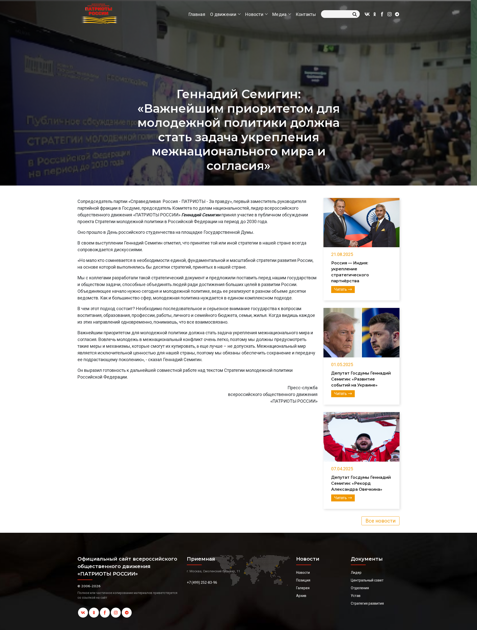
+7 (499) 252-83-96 (202, 582)
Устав (355, 596)
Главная (196, 14)
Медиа (279, 14)
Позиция (303, 580)
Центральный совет (367, 580)
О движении (223, 14)
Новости (254, 14)
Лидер (356, 573)
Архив (301, 596)
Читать (340, 289)
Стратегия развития (367, 603)
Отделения (360, 588)
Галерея (303, 588)
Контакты (306, 14)
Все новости (380, 521)
